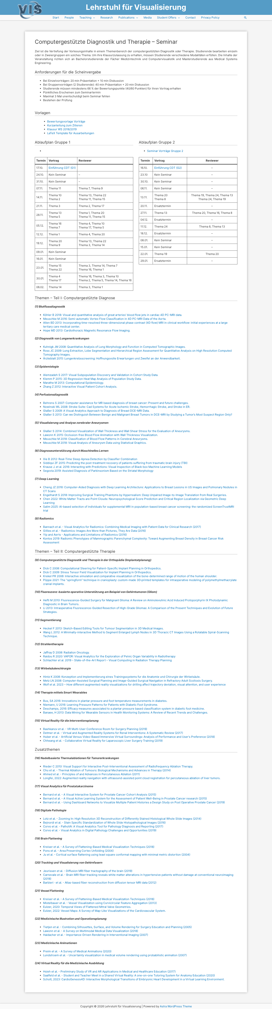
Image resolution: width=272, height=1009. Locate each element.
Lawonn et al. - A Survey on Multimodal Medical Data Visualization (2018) (90, 931)
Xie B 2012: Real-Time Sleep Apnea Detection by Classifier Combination (90, 459)
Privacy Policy (210, 17)
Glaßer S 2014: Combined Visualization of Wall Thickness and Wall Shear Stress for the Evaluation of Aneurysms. (116, 431)
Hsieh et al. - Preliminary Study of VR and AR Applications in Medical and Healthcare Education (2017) (109, 971)
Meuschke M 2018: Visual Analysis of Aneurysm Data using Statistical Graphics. (95, 442)
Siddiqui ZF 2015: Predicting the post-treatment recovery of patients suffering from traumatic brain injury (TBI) (115, 463)
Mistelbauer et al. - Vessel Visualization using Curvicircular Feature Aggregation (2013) (100, 903)
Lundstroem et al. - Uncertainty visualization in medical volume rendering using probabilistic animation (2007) (115, 955)
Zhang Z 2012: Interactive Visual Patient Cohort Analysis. (80, 386)
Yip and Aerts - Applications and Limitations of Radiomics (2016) (85, 534)
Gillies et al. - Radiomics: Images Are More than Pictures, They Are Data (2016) (94, 530)
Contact (190, 17)
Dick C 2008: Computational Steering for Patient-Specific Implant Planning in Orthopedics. (102, 568)
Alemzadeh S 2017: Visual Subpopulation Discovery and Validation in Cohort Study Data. (100, 375)
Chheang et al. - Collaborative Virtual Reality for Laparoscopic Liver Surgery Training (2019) (103, 740)
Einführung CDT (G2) (168, 168)
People (69, 17)
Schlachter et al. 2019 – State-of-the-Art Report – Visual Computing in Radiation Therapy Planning (107, 660)
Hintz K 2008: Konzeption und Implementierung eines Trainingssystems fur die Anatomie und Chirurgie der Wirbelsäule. (121, 676)
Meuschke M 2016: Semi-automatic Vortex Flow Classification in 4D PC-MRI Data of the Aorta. (104, 319)
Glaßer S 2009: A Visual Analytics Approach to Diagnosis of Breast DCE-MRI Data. (96, 410)
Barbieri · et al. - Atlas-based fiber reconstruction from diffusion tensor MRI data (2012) (99, 882)
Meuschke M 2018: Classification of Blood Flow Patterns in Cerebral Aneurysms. (95, 439)
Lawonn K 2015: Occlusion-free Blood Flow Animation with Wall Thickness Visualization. (100, 435)
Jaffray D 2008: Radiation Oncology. (66, 652)
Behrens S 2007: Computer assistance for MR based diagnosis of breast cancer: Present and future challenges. (116, 403)
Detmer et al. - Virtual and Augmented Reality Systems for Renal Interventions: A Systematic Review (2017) (113, 733)
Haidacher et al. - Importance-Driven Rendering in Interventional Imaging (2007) (95, 935)
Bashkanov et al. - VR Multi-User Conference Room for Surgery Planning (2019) (95, 729)
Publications (126, 17)
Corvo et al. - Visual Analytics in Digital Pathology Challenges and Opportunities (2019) (99, 830)
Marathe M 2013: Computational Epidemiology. (73, 382)
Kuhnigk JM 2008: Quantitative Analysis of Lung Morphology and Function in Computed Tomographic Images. (114, 346)
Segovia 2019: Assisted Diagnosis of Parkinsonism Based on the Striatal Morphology (98, 470)
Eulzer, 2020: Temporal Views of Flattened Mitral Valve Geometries (86, 907)
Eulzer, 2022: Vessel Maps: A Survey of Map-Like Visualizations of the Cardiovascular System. (104, 910)
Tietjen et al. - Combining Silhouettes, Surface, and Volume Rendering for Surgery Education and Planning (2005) (117, 927)
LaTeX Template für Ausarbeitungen (70, 133)
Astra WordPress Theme (176, 1006)
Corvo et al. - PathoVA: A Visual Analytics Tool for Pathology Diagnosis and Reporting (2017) (103, 826)
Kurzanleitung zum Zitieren (65, 125)
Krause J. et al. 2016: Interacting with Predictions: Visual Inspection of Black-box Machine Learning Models (112, 467)
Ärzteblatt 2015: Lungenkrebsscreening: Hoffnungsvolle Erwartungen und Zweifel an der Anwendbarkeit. (111, 358)
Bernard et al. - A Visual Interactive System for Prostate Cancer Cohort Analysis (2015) (99, 794)
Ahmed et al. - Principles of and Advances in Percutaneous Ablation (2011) (91, 774)
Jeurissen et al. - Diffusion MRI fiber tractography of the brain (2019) (87, 871)
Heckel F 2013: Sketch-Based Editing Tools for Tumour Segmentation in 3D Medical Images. (103, 628)
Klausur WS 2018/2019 (62, 129)
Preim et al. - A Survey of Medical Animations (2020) (77, 951)
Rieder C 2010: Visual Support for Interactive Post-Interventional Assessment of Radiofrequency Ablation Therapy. (118, 766)
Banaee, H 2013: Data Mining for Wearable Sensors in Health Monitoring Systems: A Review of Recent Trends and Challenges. (125, 712)
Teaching (85, 17)
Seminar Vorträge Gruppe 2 (165, 151)
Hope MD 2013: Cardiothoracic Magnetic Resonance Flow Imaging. (86, 330)
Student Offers (166, 17)
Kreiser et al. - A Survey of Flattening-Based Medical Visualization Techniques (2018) (98, 847)
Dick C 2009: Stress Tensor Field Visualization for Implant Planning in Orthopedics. (97, 572)
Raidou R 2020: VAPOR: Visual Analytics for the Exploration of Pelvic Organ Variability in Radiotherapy (109, 656)
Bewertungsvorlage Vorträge (66, 121)
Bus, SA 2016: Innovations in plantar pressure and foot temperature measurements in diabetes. (105, 701)
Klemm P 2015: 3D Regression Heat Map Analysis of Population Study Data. (92, 379)
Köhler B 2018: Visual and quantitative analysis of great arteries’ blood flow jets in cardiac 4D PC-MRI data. (112, 315)
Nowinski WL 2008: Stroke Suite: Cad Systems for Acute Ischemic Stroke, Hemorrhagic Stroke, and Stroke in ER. (116, 407)
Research (106, 17)
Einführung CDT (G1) (62, 168)
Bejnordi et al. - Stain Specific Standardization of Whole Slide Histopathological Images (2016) (104, 822)
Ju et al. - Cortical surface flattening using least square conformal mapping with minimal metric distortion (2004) (116, 854)
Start (56, 17)
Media (148, 17)
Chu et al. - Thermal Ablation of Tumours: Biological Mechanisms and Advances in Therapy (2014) (107, 770)
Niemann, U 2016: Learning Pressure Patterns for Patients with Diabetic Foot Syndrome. (100, 704)
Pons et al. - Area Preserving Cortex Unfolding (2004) (78, 850)
